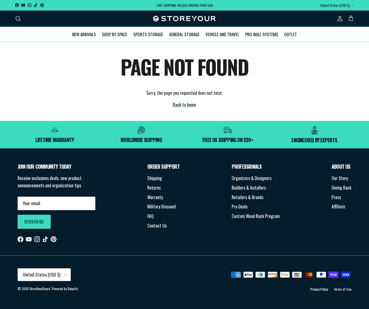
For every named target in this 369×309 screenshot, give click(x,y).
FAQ (150, 216)
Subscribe (34, 222)
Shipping (154, 178)
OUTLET (290, 34)
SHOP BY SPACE (114, 34)
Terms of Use (342, 289)
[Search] (18, 18)
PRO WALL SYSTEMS (261, 34)
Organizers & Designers (251, 178)
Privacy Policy (319, 289)
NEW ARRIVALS (84, 34)
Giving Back (341, 187)
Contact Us (157, 225)
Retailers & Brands (247, 197)
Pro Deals (240, 206)
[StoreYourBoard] (184, 19)
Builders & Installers (249, 187)
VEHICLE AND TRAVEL (222, 34)
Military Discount (161, 206)
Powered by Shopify (65, 288)
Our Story (340, 178)
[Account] (339, 18)
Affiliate (338, 206)
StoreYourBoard (39, 288)
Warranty (155, 197)
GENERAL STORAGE (184, 34)
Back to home (184, 104)
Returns (154, 187)
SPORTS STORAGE (148, 34)
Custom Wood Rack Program (256, 216)
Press (336, 197)
